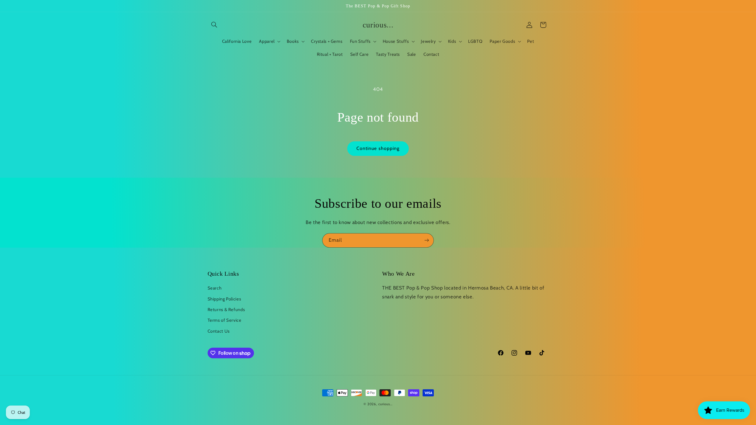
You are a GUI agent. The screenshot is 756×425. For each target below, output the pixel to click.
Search (215, 288)
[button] (214, 25)
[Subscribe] (427, 240)
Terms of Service (225, 320)
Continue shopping (378, 148)
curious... (385, 404)
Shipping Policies (224, 299)
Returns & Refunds (226, 309)
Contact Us (219, 331)
